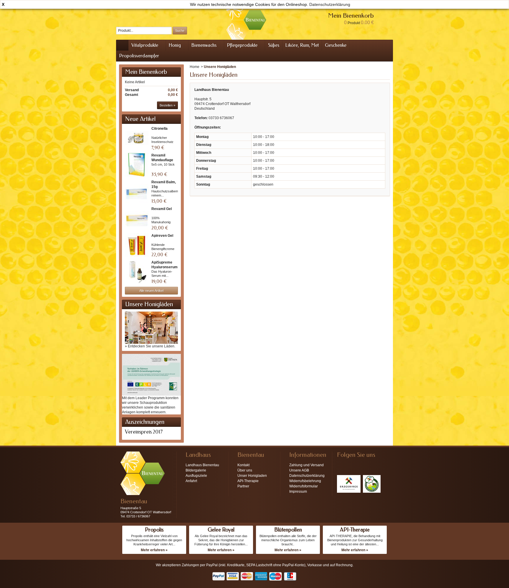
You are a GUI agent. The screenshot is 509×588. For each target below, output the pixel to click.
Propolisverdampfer (139, 56)
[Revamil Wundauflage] (136, 164)
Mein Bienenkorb (146, 72)
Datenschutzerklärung (329, 4)
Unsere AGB (299, 470)
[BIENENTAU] (246, 20)
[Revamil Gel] (136, 218)
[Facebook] (341, 463)
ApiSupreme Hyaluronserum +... (164, 267)
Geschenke (335, 45)
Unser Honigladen (252, 476)
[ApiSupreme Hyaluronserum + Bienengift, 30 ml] (136, 272)
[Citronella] (136, 138)
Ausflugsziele (196, 476)
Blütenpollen (288, 530)
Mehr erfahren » (154, 550)
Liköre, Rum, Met (302, 45)
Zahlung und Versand (306, 465)
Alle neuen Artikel (151, 290)
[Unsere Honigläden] (151, 327)
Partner (243, 486)
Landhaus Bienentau (202, 465)
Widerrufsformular (303, 486)
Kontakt (243, 465)
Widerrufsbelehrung (305, 481)
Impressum (298, 491)
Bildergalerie (196, 470)
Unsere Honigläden (149, 304)
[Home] (122, 45)
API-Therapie (248, 481)
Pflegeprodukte (242, 45)
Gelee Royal (221, 530)
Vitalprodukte (144, 45)
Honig (175, 45)
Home (194, 67)
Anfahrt (191, 481)
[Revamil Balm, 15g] (136, 191)
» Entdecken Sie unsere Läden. (150, 346)
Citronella (159, 128)
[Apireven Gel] (136, 245)
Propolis (154, 530)
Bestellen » (167, 105)
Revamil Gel (161, 209)
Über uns (244, 470)
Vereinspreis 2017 (144, 432)
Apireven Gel (162, 236)
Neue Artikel (140, 119)
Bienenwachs (204, 45)
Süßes (273, 45)
